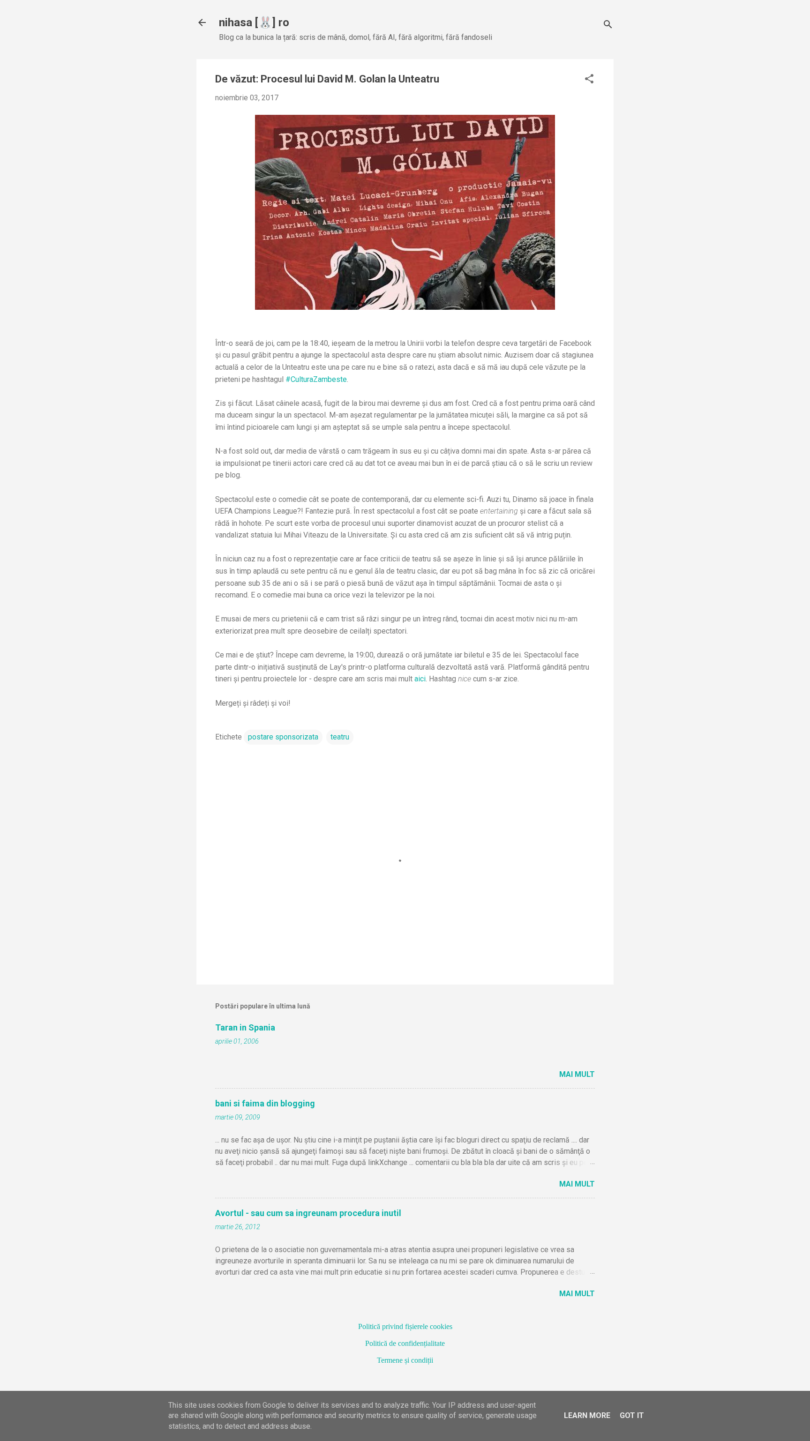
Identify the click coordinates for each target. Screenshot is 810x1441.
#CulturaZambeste (316, 379)
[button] (589, 79)
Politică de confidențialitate (405, 1343)
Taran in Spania (245, 1027)
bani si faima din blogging (265, 1103)
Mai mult (577, 1074)
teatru (339, 736)
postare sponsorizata (283, 736)
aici (420, 678)
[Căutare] (608, 25)
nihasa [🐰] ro (254, 22)
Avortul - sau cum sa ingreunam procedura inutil (308, 1213)
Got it (632, 1415)
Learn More (587, 1415)
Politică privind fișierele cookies (405, 1326)
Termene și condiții (405, 1360)
